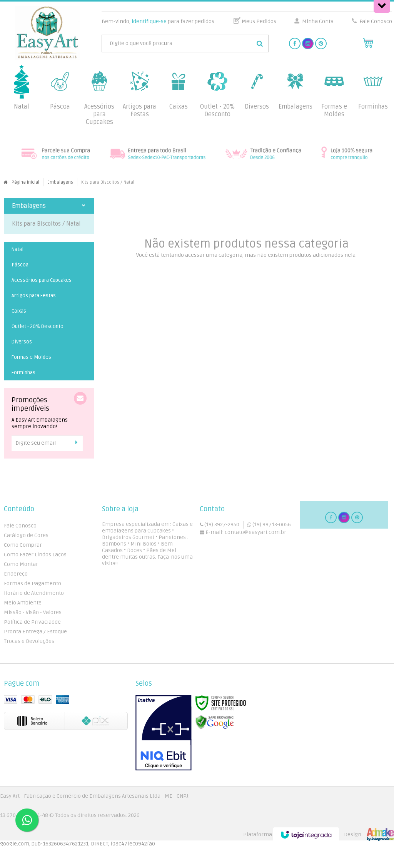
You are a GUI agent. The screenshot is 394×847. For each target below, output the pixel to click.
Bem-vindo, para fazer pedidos (158, 21)
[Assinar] (78, 442)
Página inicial (25, 182)
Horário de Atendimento (34, 593)
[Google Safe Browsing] (214, 722)
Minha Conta (318, 21)
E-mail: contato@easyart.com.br (245, 532)
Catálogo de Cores (26, 535)
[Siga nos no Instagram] (308, 43)
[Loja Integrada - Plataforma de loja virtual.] (318, 834)
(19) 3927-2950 (221, 524)
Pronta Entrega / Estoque (35, 631)
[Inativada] (163, 733)
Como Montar (21, 564)
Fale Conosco (375, 21)
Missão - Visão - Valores (33, 612)
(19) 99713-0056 (271, 524)
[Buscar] (260, 43)
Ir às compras (246, 267)
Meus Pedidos (259, 21)
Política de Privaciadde (32, 622)
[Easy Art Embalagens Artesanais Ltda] (47, 32)
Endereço (16, 574)
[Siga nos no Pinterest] (321, 43)
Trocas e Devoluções (29, 641)
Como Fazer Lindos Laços (35, 554)
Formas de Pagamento (32, 583)
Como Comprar (23, 545)
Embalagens (60, 182)
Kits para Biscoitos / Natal (46, 223)
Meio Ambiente (23, 602)
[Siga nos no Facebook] (295, 43)
